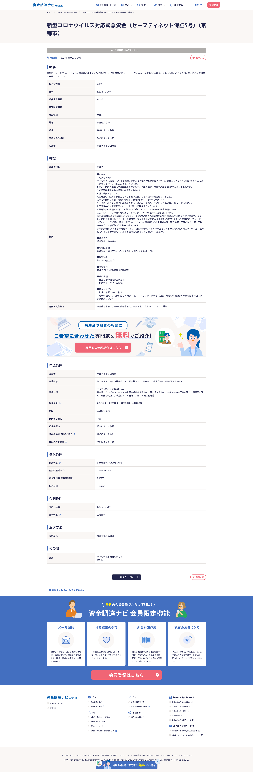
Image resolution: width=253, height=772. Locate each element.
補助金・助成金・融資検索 (67, 12)
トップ (49, 12)
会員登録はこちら (126, 675)
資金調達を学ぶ (96, 702)
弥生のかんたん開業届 (180, 706)
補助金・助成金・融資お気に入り (103, 730)
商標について (160, 755)
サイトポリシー (67, 755)
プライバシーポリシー (83, 755)
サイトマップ (124, 755)
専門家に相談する (137, 717)
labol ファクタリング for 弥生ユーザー (186, 735)
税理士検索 (176, 715)
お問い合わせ (172, 755)
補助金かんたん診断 (98, 721)
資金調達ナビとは (107, 5)
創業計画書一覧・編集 (139, 706)
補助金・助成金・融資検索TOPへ (68, 590)
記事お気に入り (96, 706)
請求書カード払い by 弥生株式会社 (184, 730)
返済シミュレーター (98, 726)
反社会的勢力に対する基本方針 (142, 755)
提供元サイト (126, 577)
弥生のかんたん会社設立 (181, 702)
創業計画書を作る (137, 702)
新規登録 (213, 5)
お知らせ (53, 708)
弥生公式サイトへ (185, 755)
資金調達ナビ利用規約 (109, 755)
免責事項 (96, 755)
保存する (200, 57)
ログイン (199, 5)
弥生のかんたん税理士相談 (181, 720)
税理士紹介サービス (179, 711)
